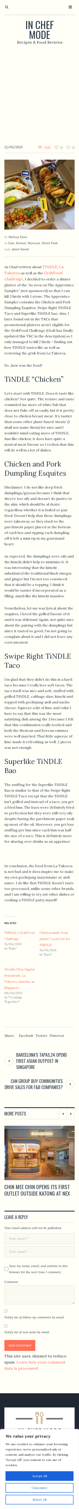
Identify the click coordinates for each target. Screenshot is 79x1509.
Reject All (40, 1500)
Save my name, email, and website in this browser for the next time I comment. (38, 1269)
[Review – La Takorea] (39, 194)
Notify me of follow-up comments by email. (34, 1317)
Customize (39, 1488)
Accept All (39, 1476)
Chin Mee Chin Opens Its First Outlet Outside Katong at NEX (37, 1190)
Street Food (49, 243)
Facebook (26, 1035)
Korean (21, 243)
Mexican (34, 243)
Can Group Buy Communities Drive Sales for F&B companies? (34, 1084)
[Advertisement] (39, 91)
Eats (11, 243)
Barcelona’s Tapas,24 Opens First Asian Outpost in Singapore (41, 1060)
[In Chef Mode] (39, 1425)
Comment (11, 1282)
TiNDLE (50, 266)
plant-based (20, 249)
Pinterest (57, 1035)
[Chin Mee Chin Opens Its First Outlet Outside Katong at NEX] (39, 1153)
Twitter (41, 1035)
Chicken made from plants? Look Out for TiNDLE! (55, 939)
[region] (39, 1469)
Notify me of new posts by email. (27, 1332)
